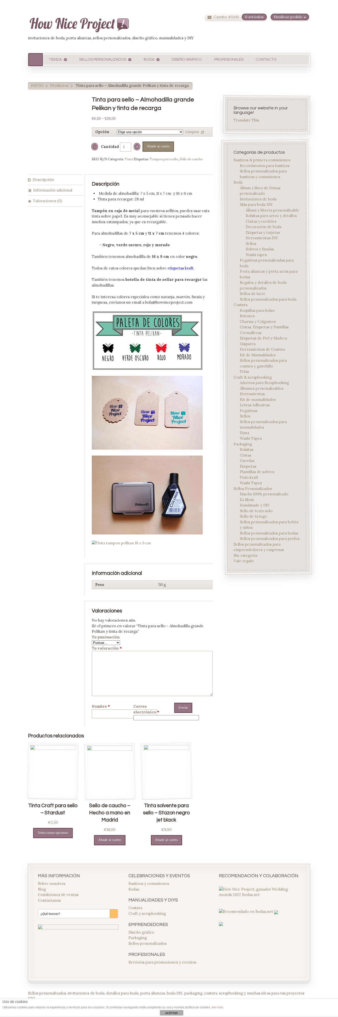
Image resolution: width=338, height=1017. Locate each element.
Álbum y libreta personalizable (272, 210)
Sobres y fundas (260, 249)
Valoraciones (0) (47, 200)
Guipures (248, 343)
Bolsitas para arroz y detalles (271, 215)
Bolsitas (246, 449)
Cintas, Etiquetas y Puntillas (264, 327)
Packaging (243, 443)
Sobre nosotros (51, 883)
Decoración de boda (263, 226)
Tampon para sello (164, 159)
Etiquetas (248, 466)
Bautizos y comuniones (148, 883)
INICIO (37, 85)
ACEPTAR (171, 1013)
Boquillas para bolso (257, 310)
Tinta (128, 159)
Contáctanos (49, 900)
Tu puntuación (106, 637)
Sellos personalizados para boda (268, 299)
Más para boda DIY (256, 204)
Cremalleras (251, 332)
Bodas (133, 889)
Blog (42, 889)
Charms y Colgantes (258, 321)
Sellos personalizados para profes (269, 538)
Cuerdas (247, 460)
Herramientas (252, 393)
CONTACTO (266, 59)
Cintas (245, 455)
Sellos (251, 243)
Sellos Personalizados (253, 488)
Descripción (43, 179)
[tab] (55, 179)
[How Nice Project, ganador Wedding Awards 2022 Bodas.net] (259, 894)
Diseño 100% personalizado (264, 494)
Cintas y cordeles (261, 221)
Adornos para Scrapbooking (264, 382)
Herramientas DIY (262, 238)
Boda (238, 182)
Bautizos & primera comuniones (262, 160)
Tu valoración (107, 648)
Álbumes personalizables (261, 388)
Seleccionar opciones (53, 833)
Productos (59, 85)
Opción (102, 131)
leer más (217, 1007)
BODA (149, 59)
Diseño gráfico (141, 932)
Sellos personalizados (147, 943)
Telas (244, 371)
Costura (241, 304)
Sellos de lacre (253, 293)
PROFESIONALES (228, 59)
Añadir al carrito (158, 146)
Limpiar (192, 131)
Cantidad (110, 146)
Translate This (246, 120)
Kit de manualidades (258, 399)
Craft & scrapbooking (253, 377)
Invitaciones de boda (258, 198)
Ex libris (247, 499)
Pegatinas (248, 410)
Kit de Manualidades (258, 354)
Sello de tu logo (253, 516)
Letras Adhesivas (255, 405)
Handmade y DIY (255, 505)
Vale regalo (244, 560)
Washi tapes (256, 254)
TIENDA (55, 59)
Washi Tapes (251, 438)
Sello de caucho (191, 159)
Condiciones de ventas (58, 894)
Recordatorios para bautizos (265, 165)
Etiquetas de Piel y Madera (263, 338)
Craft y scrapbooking (147, 913)
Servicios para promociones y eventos (162, 962)
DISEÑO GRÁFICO (187, 59)
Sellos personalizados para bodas (269, 533)
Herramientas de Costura (262, 349)
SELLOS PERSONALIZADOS (102, 59)
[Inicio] (35, 59)
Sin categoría (246, 555)
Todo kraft (249, 477)
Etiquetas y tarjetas (263, 232)
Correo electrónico (146, 709)
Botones (247, 316)
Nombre (101, 706)
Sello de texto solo (256, 510)
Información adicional (52, 190)
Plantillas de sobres (257, 471)
